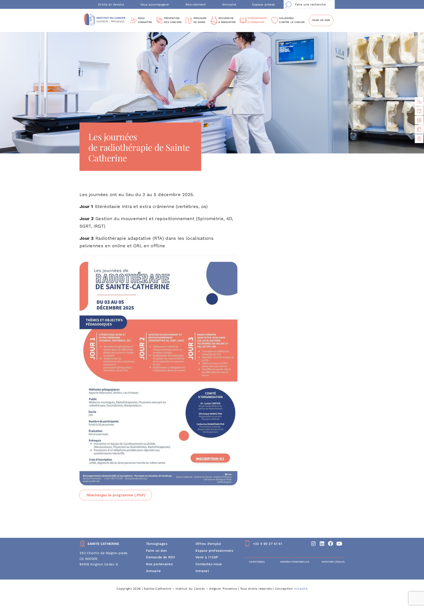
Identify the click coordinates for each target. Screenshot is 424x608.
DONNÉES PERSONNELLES (294, 562)
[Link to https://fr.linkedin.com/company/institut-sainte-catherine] (322, 543)
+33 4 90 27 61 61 (267, 544)
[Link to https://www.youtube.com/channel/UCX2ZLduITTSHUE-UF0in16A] (339, 543)
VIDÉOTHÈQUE (257, 562)
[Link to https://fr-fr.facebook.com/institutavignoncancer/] (330, 543)
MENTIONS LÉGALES (333, 562)
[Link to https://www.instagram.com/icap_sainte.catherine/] (313, 543)
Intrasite (300, 588)
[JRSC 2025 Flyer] (158, 264)
